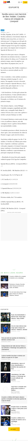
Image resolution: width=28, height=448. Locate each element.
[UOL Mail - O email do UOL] (19, 2)
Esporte (14, 7)
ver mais (13, 429)
